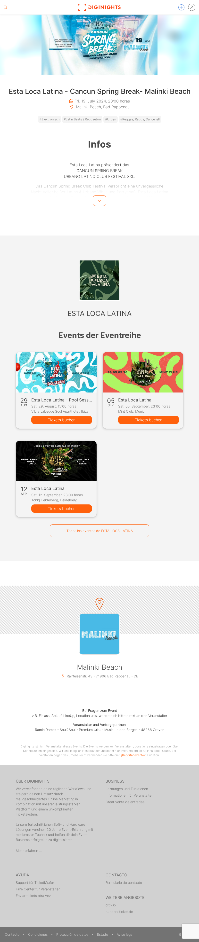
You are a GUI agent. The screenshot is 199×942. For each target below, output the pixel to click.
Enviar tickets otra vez (33, 896)
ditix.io (111, 905)
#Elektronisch (49, 119)
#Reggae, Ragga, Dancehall (140, 119)
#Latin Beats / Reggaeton (82, 119)
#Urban (110, 119)
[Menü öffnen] (181, 7)
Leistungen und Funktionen (127, 789)
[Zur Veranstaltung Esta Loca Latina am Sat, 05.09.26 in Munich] (143, 372)
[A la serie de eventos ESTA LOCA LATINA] (99, 280)
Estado (103, 934)
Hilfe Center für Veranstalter (38, 889)
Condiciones (38, 934)
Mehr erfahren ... (29, 850)
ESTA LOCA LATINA (99, 313)
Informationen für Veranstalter (129, 795)
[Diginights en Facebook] (179, 934)
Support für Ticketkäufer (35, 882)
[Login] (191, 7)
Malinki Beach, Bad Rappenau (102, 106)
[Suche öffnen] (5, 7)
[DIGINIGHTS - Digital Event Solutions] (99, 7)
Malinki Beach (99, 667)
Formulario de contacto (124, 882)
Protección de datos (72, 934)
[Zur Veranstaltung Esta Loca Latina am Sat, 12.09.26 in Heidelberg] (56, 461)
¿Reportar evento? (133, 755)
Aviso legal (125, 934)
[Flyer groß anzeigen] (99, 45)
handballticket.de (119, 912)
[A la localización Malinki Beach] (99, 634)
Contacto (12, 934)
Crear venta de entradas (125, 802)
